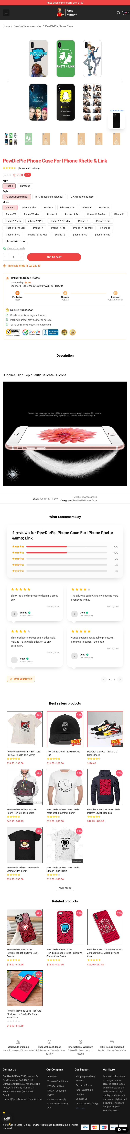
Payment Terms (84, 1085)
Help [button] (124, 1130)
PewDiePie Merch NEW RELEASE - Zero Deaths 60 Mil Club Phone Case (104, 953)
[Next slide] (122, 80)
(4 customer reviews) (29, 168)
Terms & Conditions (57, 1081)
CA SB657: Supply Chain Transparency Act (57, 1103)
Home (6, 26)
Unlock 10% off (7, 1119)
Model (6, 202)
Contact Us (81, 1098)
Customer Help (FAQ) (87, 1103)
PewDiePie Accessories (27, 26)
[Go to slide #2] (28, 139)
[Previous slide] (8, 80)
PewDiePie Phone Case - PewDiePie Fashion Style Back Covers (22, 953)
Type (5, 180)
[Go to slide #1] (11, 139)
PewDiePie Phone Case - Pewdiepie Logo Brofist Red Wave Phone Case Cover (64, 953)
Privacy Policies (55, 1086)
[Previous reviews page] (104, 679)
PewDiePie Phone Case (59, 26)
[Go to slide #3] (46, 139)
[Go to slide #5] (81, 139)
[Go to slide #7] (116, 139)
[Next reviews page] (120, 679)
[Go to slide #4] (64, 139)
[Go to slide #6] (99, 139)
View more (65, 888)
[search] (118, 13)
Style (5, 191)
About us (52, 1076)
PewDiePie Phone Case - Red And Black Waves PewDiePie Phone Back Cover (24, 1014)
